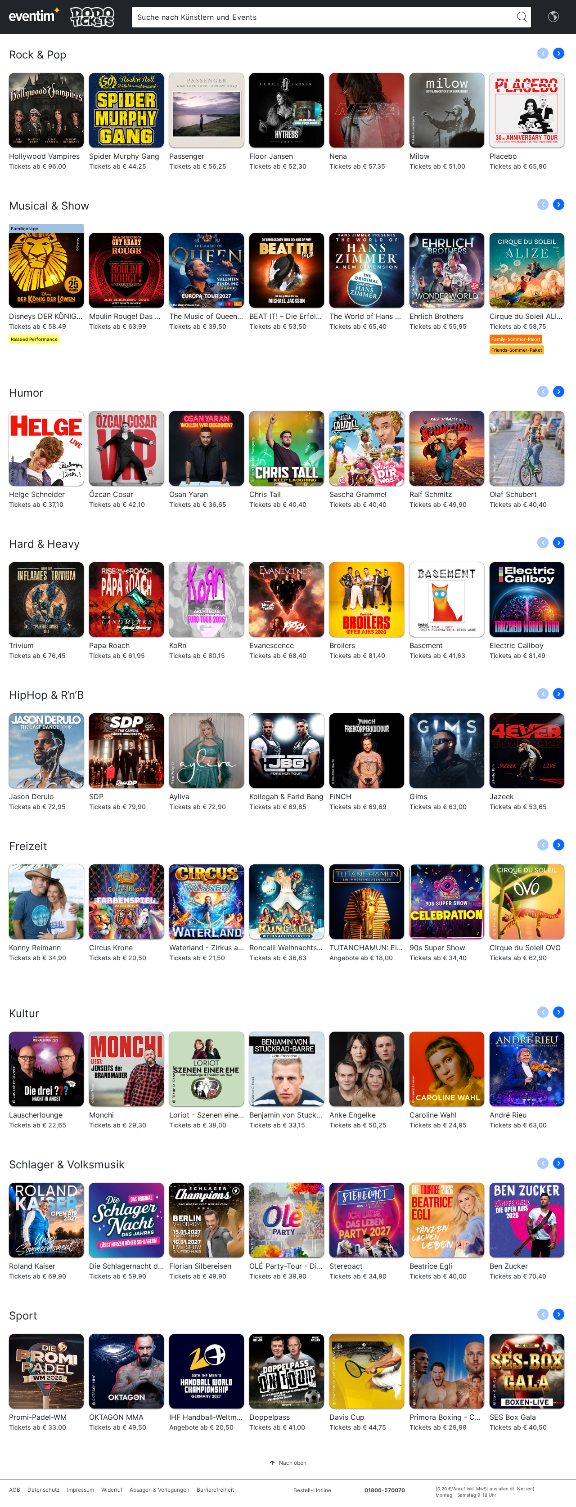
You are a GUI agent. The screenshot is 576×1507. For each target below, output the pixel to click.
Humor (26, 392)
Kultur (24, 1013)
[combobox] (322, 17)
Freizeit (28, 846)
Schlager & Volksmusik (67, 1164)
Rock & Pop (38, 54)
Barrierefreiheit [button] (215, 1489)
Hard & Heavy (44, 543)
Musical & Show (49, 205)
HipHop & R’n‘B (46, 695)
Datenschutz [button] (43, 1489)
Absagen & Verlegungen (159, 1489)
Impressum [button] (80, 1489)
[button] (558, 53)
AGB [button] (14, 1489)
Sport (23, 1315)
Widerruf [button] (111, 1489)
